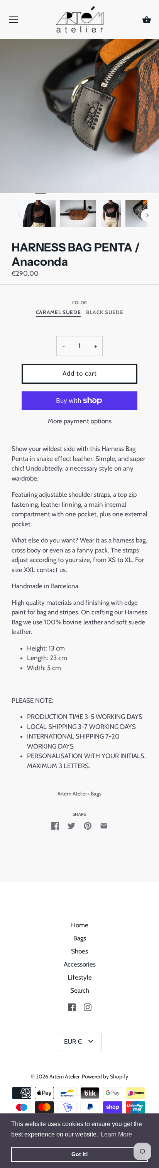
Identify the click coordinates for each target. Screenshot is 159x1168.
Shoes (79, 951)
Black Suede (104, 312)
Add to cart (80, 373)
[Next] (147, 215)
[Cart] (146, 20)
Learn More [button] (116, 1134)
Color (79, 302)
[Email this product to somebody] (104, 825)
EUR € (73, 1041)
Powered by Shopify (105, 1076)
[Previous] (19, 215)
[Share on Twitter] (71, 825)
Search (79, 990)
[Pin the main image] (87, 825)
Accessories (80, 964)
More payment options (80, 421)
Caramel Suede (58, 312)
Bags (96, 793)
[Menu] (13, 21)
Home (79, 925)
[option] (37, 215)
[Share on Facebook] (55, 825)
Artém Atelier (72, 793)
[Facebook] (72, 1006)
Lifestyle (80, 977)
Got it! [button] (79, 1154)
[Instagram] (87, 1006)
